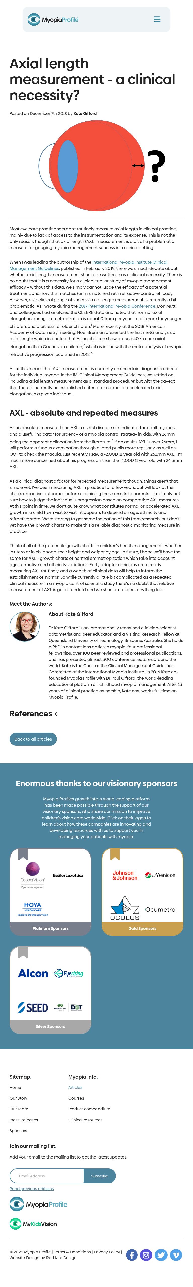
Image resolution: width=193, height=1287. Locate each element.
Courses (76, 1098)
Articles (75, 1087)
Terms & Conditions (72, 1252)
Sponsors (18, 1131)
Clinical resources (85, 1120)
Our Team (19, 1109)
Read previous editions (32, 1189)
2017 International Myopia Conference (116, 306)
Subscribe (99, 1176)
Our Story (18, 1098)
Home (15, 1087)
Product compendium (89, 1109)
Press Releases (24, 1120)
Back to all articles (33, 739)
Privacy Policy (107, 1252)
